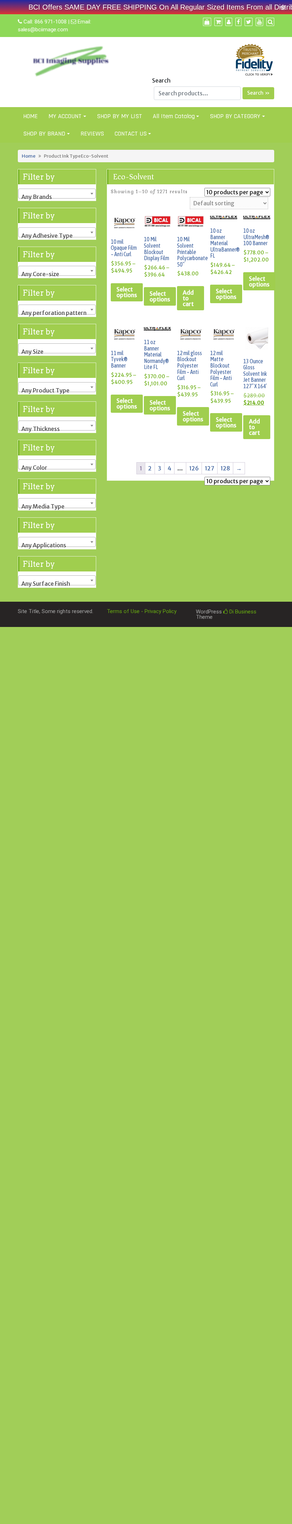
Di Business (242, 611)
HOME (30, 116)
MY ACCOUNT (65, 116)
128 (225, 468)
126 (194, 468)
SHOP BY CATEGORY (235, 116)
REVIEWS (92, 134)
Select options (126, 292)
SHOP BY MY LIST (119, 116)
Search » (258, 93)
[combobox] (57, 194)
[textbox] (57, 197)
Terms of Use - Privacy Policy (142, 611)
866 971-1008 (51, 22)
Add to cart (188, 298)
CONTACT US (131, 134)
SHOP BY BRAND (44, 134)
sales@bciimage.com (43, 29)
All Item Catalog (174, 116)
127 (209, 468)
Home (29, 156)
